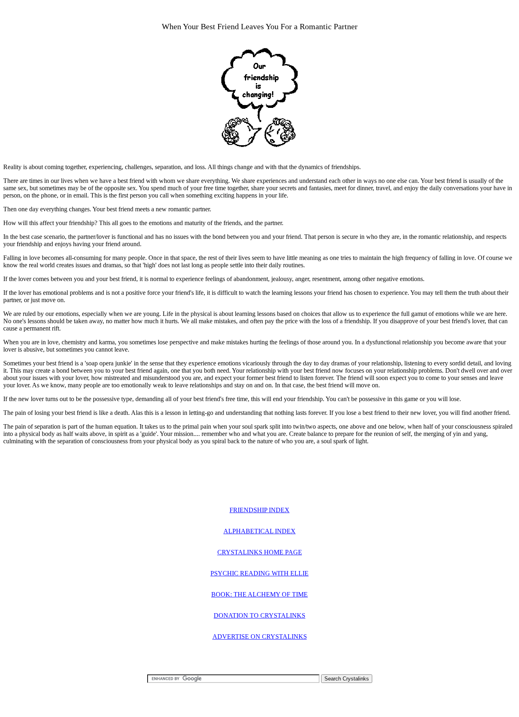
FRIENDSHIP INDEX (259, 510)
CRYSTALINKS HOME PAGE (259, 552)
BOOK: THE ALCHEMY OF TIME (259, 594)
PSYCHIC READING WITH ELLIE (259, 573)
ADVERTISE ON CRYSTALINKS (259, 636)
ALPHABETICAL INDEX (259, 531)
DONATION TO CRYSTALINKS (259, 615)
